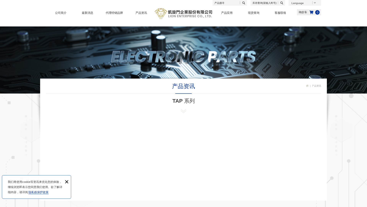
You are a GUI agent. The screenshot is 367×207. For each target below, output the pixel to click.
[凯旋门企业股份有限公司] (183, 13)
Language (297, 3)
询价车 (309, 12)
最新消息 (87, 12)
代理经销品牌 (114, 12)
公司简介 (61, 12)
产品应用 (227, 12)
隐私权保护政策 (38, 192)
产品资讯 (141, 12)
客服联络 (280, 12)
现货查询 (253, 12)
